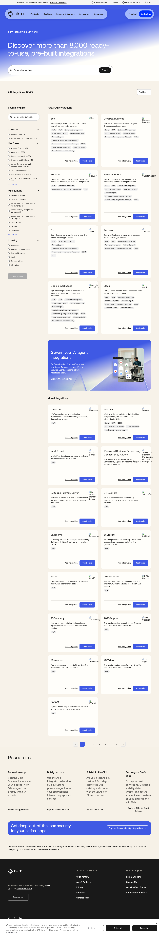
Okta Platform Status (136, 887)
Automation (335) (18, 152)
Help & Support (133, 877)
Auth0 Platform (83, 882)
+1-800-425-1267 (24, 888)
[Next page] (123, 744)
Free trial (133, 14)
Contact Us (131, 882)
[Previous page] (75, 744)
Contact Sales (82, 898)
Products (34, 14)
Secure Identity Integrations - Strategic (23, 217)
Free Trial (80, 892)
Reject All (118, 928)
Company (98, 14)
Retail (13, 257)
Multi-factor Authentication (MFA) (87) (24, 179)
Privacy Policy (11, 933)
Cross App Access (18, 200)
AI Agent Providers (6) (19, 148)
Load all (14, 185)
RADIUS (14, 226)
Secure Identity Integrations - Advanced (23, 211)
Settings (91, 928)
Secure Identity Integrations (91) (24, 138)
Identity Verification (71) (20, 170)
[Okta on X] (15, 918)
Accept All (144, 928)
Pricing (79, 887)
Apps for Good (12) (18, 134)
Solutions (47, 14)
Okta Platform (82, 877)
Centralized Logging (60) (21, 156)
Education (15, 265)
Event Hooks (16, 223)
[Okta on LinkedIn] (20, 918)
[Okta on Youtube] (9, 918)
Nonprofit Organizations (20, 249)
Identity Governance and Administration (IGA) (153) (21, 165)
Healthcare (15, 245)
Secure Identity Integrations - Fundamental (23, 204)
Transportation (16, 261)
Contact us (146, 14)
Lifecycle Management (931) (22, 174)
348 (116, 744)
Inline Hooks (15, 230)
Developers (84, 14)
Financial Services (18, 253)
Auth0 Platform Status (136, 892)
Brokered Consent (18, 196)
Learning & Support (65, 14)
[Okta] (16, 14)
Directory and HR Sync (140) (22, 160)
